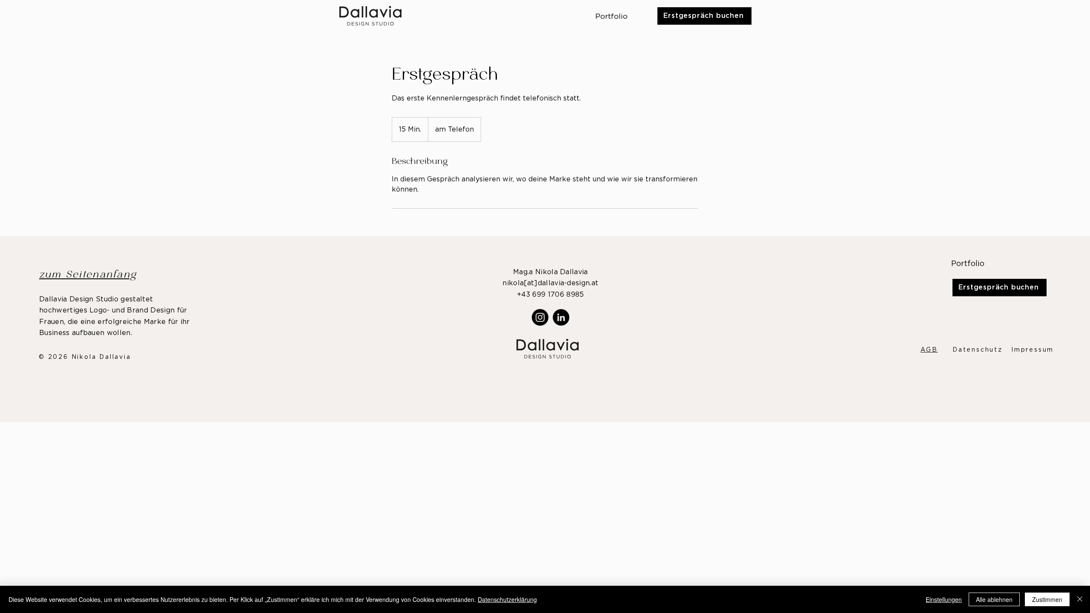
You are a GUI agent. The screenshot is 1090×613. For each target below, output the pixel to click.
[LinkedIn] (561, 317)
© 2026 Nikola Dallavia (85, 357)
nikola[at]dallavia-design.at (550, 283)
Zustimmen (1047, 599)
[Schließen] (1080, 599)
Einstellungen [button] (944, 599)
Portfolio (967, 264)
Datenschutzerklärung (507, 599)
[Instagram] (540, 317)
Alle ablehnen (994, 599)
